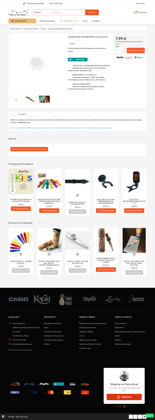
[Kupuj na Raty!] (89, 59)
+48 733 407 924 (19, 340)
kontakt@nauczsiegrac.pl (22, 344)
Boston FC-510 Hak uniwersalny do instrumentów (106, 201)
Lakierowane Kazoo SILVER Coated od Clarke (106, 260)
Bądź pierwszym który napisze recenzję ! (29, 149)
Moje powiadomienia (123, 344)
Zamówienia (119, 327)
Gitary (46, 327)
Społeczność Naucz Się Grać (90, 344)
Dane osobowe (121, 323)
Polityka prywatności (87, 327)
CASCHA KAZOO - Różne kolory (21, 262)
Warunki (25, 354)
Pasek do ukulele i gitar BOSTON (77, 203)
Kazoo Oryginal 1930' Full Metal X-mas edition (134, 263)
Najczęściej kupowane (52, 323)
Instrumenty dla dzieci (53, 332)
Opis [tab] (12, 114)
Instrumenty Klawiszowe (54, 336)
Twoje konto (123, 317)
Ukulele (47, 344)
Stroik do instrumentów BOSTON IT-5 (134, 201)
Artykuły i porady (47, 21)
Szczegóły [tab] (22, 114)
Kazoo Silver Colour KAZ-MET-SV (77, 262)
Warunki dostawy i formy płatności (92, 323)
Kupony (118, 340)
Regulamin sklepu (86, 332)
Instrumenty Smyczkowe (53, 340)
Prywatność (36, 350)
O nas (84, 21)
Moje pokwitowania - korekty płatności (130, 332)
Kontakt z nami (85, 348)
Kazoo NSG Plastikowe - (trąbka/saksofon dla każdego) (49, 201)
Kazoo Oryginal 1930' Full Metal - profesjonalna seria (49, 263)
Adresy (117, 336)
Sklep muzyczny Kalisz (88, 340)
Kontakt (96, 21)
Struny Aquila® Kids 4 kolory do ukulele (21, 200)
